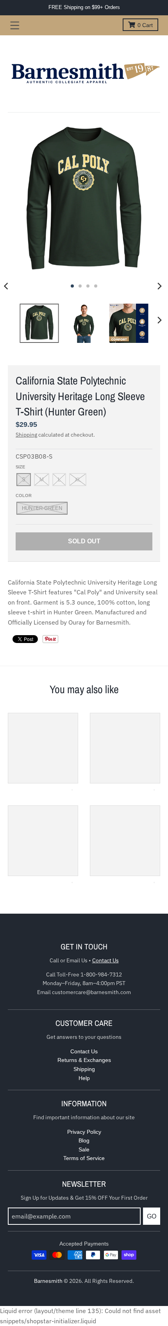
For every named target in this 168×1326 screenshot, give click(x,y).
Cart (145, 25)
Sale (84, 1149)
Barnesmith (48, 1280)
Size (20, 466)
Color (24, 495)
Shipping (26, 434)
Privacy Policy (84, 1132)
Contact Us (105, 960)
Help (84, 1078)
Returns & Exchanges (84, 1060)
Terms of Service (84, 1158)
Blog (84, 1140)
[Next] (159, 286)
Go (151, 1216)
